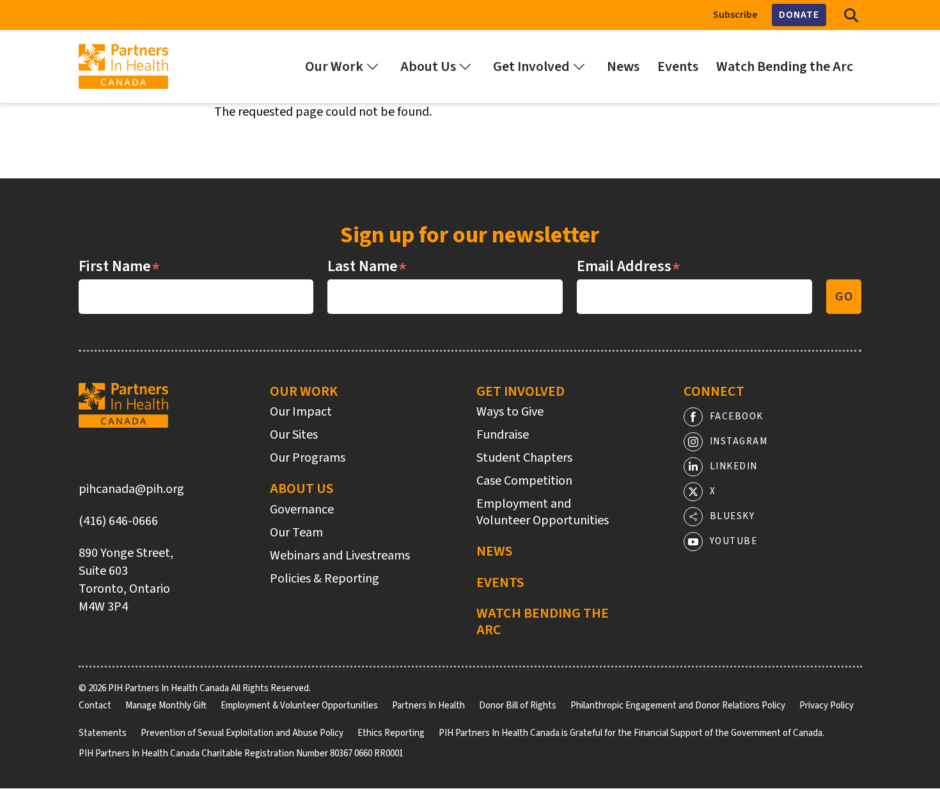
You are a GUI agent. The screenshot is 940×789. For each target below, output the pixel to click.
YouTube (734, 541)
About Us (301, 488)
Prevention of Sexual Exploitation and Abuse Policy (242, 733)
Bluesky (732, 516)
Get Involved (520, 391)
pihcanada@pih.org (131, 489)
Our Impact (301, 411)
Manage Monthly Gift (166, 705)
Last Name (367, 266)
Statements (103, 733)
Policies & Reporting (324, 578)
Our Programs (307, 457)
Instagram (739, 441)
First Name (120, 266)
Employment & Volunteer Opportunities (299, 705)
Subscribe (735, 15)
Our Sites (294, 434)
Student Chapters (524, 457)
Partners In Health (428, 705)
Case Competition (524, 481)
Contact (95, 705)
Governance (302, 509)
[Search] (851, 15)
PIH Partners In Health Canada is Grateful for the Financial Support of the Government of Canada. (631, 733)
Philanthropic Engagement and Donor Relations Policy (677, 705)
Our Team (296, 532)
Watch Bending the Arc (542, 622)
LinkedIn (734, 466)
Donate (799, 15)
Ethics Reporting (391, 733)
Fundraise (502, 434)
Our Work (304, 391)
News (494, 551)
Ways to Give (510, 411)
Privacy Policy (826, 705)
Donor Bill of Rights (517, 705)
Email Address (629, 266)
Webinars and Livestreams (340, 555)
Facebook (737, 416)
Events (500, 582)
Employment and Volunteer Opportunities (542, 512)
